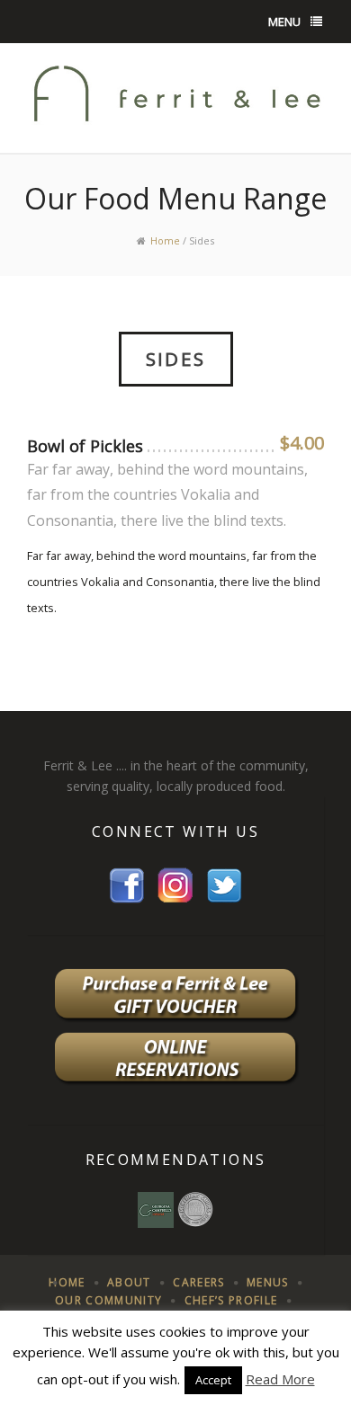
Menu (284, 21)
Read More (280, 1379)
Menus (268, 1282)
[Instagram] (175, 884)
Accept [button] (213, 1380)
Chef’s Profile (231, 1300)
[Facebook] (126, 884)
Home (165, 240)
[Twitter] (224, 884)
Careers (198, 1282)
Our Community (108, 1300)
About (129, 1282)
